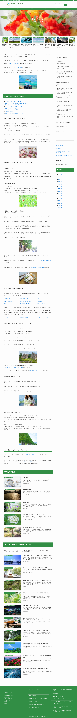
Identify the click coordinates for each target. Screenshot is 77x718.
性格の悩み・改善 (24, 298)
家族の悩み (59, 79)
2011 (60, 196)
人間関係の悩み (7, 298)
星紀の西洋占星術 (33, 370)
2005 (60, 207)
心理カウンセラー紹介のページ (37, 267)
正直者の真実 (58, 148)
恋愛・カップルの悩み (41, 303)
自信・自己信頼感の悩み (25, 301)
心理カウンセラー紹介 (8, 695)
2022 (60, 181)
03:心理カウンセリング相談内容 (12, 104)
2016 (60, 191)
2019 (60, 186)
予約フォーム (7, 701)
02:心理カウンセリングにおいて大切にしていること (16, 103)
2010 (60, 198)
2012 (60, 195)
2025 (60, 176)
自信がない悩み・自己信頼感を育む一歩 (64, 71)
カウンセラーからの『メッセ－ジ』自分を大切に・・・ (65, 117)
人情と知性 (58, 142)
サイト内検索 (57, 3)
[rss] (73, 0)
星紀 (17, 63)
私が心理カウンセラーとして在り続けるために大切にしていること (65, 114)
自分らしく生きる (24, 317)
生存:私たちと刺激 (59, 145)
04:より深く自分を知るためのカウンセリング (15, 106)
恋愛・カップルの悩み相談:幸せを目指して (64, 85)
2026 (60, 174)
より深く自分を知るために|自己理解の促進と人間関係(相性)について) (64, 96)
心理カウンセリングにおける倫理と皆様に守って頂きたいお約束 (65, 106)
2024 (60, 177)
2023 (60, 179)
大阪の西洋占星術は (12, 63)
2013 (60, 193)
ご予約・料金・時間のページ (31, 454)
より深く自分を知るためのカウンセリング (14, 367)
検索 (65, 5)
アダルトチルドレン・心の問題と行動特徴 (65, 66)
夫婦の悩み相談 (40, 301)
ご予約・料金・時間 (8, 698)
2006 (60, 205)
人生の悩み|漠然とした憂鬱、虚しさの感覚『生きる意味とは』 (64, 89)
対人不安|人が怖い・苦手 (62, 73)
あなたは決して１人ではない (62, 164)
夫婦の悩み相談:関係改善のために (63, 82)
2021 (60, 183)
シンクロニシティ (60, 134)
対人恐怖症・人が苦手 (25, 303)
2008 (60, 202)
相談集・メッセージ (8, 703)
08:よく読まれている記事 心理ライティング (14, 113)
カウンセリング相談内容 (9, 692)
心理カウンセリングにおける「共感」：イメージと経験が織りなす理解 (65, 110)
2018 (60, 188)
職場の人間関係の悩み (8, 301)
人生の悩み (6, 317)
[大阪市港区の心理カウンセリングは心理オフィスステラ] (15, 4)
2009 (60, 200)
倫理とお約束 (7, 697)
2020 (60, 184)
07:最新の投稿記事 (9, 111)
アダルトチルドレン (8, 303)
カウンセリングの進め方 (9, 693)
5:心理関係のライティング (11, 108)
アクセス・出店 (18, 67)
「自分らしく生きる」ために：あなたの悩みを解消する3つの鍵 (65, 93)
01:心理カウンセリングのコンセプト (13, 101)
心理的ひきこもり (40, 298)
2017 (60, 189)
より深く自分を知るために (42, 317)
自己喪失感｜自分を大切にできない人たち (64, 155)
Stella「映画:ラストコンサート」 (63, 126)
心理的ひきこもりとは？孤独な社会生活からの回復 (65, 77)
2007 (60, 203)
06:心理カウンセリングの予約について (13, 109)
